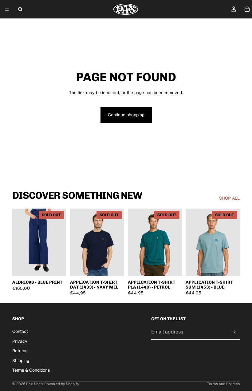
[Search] (20, 9)
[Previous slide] (19, 242)
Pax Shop (34, 383)
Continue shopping (126, 115)
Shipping (20, 360)
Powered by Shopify (61, 383)
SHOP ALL (229, 198)
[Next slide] (59, 242)
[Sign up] (233, 331)
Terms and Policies (223, 383)
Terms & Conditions (31, 370)
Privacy (19, 341)
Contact (20, 331)
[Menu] (7, 9)
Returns (19, 350)
